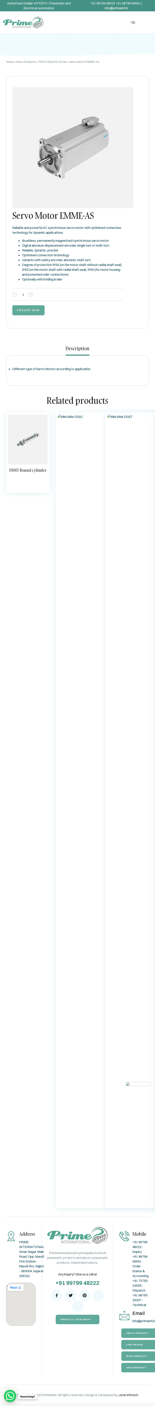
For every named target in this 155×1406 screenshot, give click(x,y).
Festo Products (26, 62)
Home (10, 62)
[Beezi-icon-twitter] (71, 1295)
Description (77, 349)
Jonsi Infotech (128, 1395)
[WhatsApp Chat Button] (10, 1396)
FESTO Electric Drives (53, 62)
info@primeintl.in (116, 8)
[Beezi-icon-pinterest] (85, 1295)
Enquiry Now (28, 310)
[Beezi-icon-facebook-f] (57, 1295)
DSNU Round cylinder (27, 470)
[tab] (77, 350)
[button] (132, 22)
